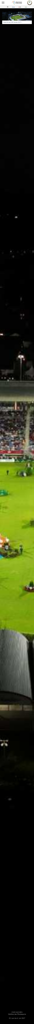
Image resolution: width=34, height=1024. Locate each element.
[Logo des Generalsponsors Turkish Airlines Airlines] (20, 7)
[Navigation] (3, 3)
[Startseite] (17, 3)
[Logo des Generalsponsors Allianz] (13, 7)
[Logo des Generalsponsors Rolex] (26, 7)
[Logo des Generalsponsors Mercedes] (7, 7)
